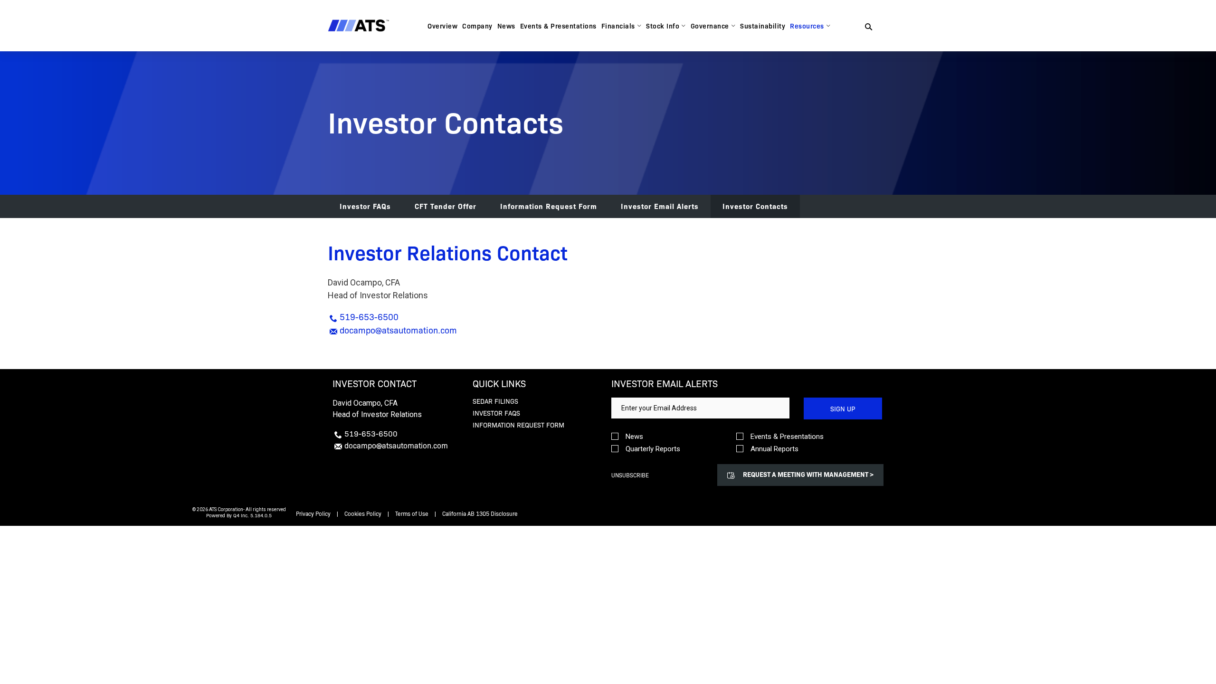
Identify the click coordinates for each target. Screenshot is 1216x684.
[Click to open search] (868, 27)
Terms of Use (411, 513)
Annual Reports (774, 449)
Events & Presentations (787, 437)
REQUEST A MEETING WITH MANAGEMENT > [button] (808, 474)
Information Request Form (548, 206)
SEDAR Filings (495, 401)
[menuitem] (442, 26)
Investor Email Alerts (660, 206)
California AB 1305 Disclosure (480, 513)
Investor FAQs (365, 206)
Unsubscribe (630, 475)
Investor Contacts (755, 206)
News (634, 437)
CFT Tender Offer (445, 206)
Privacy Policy (313, 513)
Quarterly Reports (653, 449)
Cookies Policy (362, 513)
